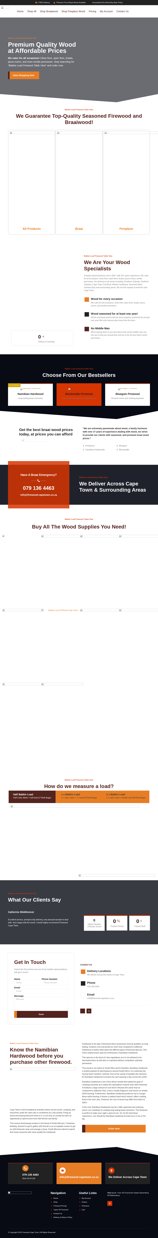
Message (19, 996)
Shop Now (29, 403)
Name (17, 979)
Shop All (31, 11)
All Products (32, 228)
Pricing (92, 11)
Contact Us (122, 11)
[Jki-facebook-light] (82, 1011)
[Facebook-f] (109, 1203)
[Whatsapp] (89, 1011)
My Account (106, 11)
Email (17, 988)
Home (20, 11)
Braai (79, 228)
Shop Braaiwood (49, 11)
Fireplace (126, 228)
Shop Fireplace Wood (73, 11)
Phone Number (50, 979)
